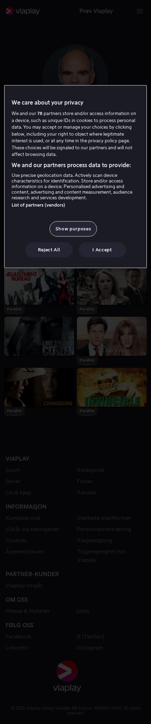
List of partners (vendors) (38, 205)
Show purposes (73, 229)
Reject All (49, 250)
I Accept (102, 250)
